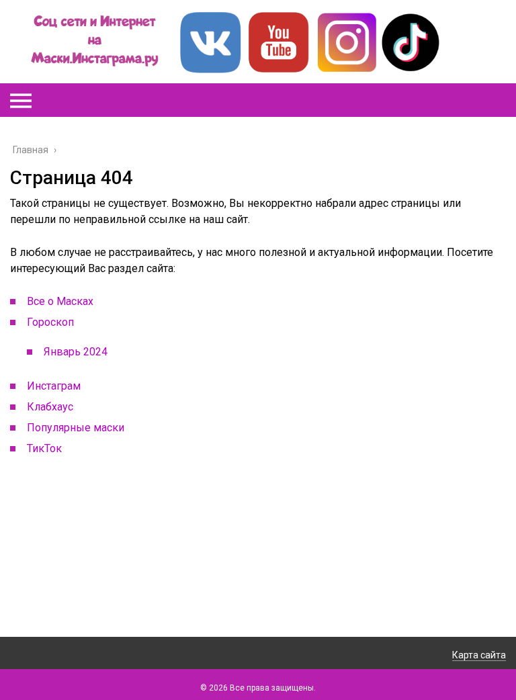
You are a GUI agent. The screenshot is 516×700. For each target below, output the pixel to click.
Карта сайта (479, 655)
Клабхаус (50, 406)
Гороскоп (50, 322)
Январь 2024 (76, 351)
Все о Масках (60, 301)
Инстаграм (54, 386)
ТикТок (44, 448)
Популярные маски (75, 427)
